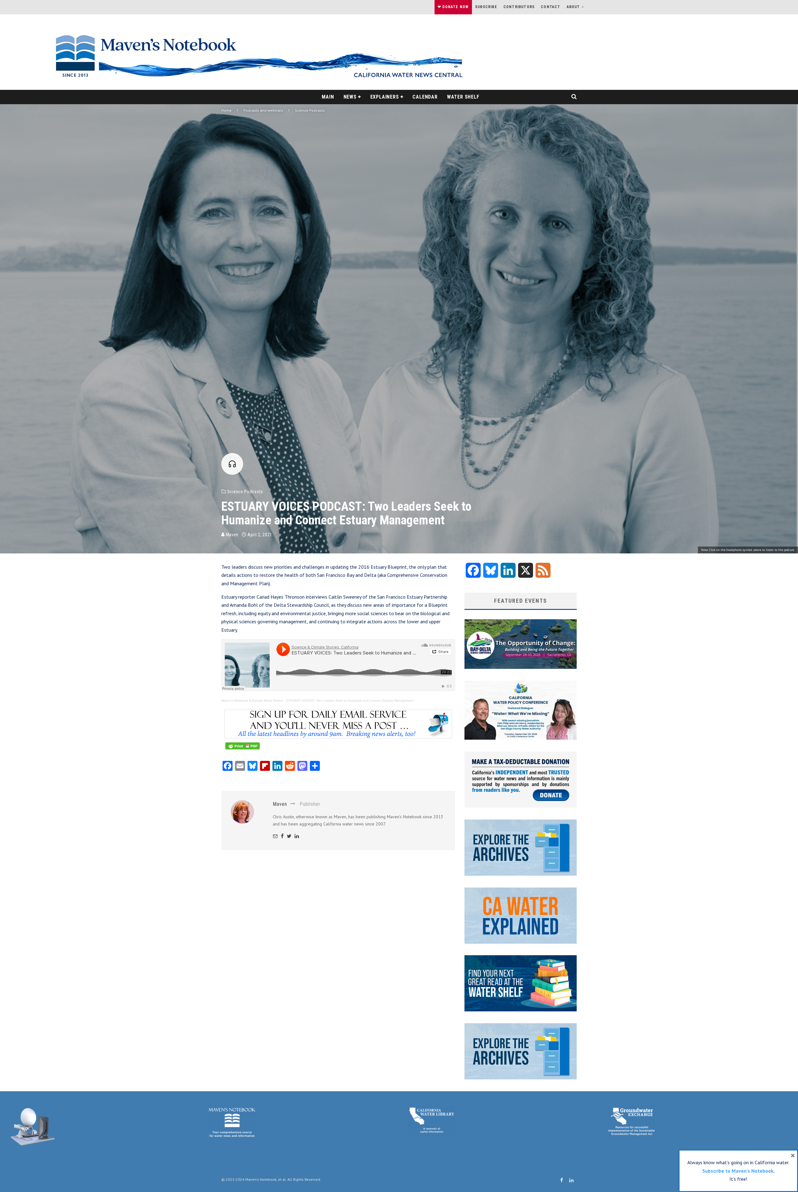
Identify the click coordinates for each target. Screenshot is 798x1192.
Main (328, 97)
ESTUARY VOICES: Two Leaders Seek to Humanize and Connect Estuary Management (349, 700)
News (350, 97)
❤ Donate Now (453, 7)
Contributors (519, 7)
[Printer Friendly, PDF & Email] (242, 749)
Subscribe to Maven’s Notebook (737, 1171)
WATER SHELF (463, 97)
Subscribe (486, 7)
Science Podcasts (245, 491)
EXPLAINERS (384, 97)
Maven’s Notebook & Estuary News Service (252, 700)
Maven (231, 534)
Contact (550, 7)
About (573, 7)
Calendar (424, 97)
